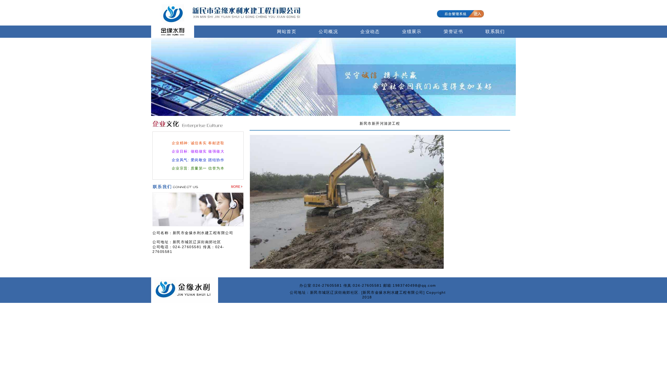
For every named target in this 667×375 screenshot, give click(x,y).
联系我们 (495, 31)
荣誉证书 (453, 31)
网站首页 (286, 31)
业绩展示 (411, 31)
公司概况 (328, 31)
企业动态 (370, 31)
